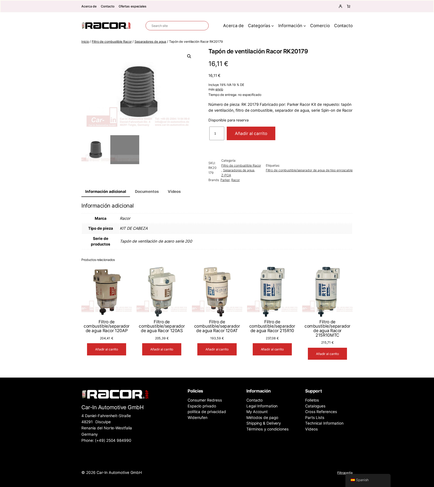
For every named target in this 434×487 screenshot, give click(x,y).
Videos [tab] (174, 191)
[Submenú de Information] (304, 25)
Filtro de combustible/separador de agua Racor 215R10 (272, 326)
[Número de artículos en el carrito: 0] (348, 6)
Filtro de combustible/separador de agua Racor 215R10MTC (327, 328)
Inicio (85, 41)
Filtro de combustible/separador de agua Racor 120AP (107, 326)
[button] (189, 56)
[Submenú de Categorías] (272, 25)
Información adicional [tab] (105, 191)
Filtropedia (345, 473)
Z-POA (226, 175)
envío (219, 89)
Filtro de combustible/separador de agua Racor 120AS (162, 326)
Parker (224, 180)
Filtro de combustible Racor (112, 41)
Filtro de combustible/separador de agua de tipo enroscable (309, 170)
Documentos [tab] (147, 191)
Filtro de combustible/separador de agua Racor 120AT (217, 326)
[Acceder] (340, 6)
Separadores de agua (150, 41)
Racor (235, 180)
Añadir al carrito (251, 133)
